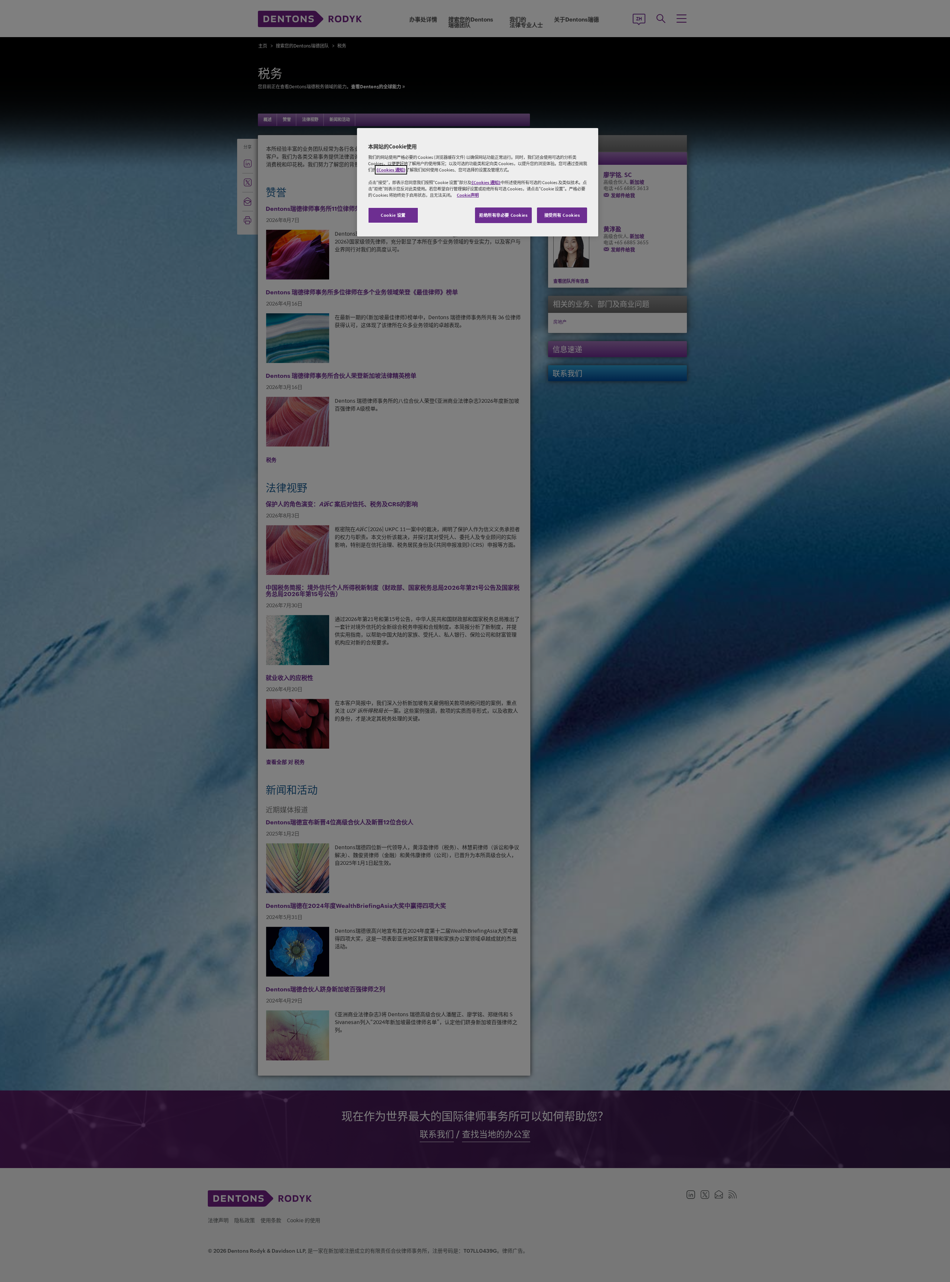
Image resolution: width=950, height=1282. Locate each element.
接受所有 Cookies (562, 215)
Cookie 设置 (393, 215)
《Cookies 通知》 (391, 170)
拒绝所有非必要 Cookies (503, 215)
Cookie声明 (468, 195)
